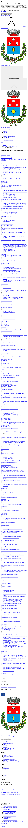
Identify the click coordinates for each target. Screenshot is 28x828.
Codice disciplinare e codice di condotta (12, 172)
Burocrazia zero (4, 181)
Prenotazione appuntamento (9, 811)
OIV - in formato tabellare (9, 319)
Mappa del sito (4, 823)
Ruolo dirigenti (6, 251)
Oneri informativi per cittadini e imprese (10, 174)
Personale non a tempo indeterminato (9, 273)
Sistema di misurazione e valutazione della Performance (13, 329)
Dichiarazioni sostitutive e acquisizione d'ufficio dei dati (13, 397)
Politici (5, 747)
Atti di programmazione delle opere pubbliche (11, 558)
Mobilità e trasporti (7, 757)
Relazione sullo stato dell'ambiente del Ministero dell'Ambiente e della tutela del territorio (14, 602)
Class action (3, 499)
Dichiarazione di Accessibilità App (9, 794)
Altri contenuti (4, 624)
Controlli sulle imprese (6, 418)
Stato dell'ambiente (7, 591)
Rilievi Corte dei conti (8, 492)
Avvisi (4, 770)
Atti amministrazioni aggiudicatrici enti (9, 428)
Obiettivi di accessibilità (8, 671)
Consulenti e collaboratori (6, 225)
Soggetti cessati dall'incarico (9, 197)
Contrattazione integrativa (6, 307)
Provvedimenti (4, 405)
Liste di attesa (4, 506)
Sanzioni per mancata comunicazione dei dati (11, 199)
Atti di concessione (5, 449)
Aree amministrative (8, 743)
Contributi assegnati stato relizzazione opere (10, 549)
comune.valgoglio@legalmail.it (10, 807)
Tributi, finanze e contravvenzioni (11, 761)
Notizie (5, 767)
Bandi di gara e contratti (6, 419)
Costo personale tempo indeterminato (11, 271)
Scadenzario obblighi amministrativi (11, 178)
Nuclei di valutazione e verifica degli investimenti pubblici (14, 551)
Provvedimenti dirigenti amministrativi (9, 409)
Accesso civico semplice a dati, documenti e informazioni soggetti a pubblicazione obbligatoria (14, 656)
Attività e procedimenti (6, 386)
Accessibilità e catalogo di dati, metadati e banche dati (13, 663)
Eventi (4, 776)
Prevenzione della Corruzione (7, 630)
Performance (3, 327)
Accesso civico (4, 651)
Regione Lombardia (5, 15)
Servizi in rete (4, 514)
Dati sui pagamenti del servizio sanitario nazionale (12, 531)
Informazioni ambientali (6, 583)
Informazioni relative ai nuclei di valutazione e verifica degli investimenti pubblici (13, 555)
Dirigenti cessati (4, 254)
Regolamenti (6, 669)
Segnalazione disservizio (9, 812)
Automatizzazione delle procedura (8, 423)
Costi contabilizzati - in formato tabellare (12, 504)
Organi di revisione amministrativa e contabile (11, 480)
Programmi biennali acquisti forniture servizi (11, 627)
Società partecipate (5, 370)
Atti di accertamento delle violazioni (11, 649)
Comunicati (6, 768)
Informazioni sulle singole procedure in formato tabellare (13, 437)
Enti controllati (4, 360)
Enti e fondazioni (7, 745)
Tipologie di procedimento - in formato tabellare (14, 393)
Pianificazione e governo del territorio (9, 574)
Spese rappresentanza (5, 629)
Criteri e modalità (4, 447)
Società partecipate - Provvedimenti (11, 375)
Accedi (2, 142)
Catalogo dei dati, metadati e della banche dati (13, 668)
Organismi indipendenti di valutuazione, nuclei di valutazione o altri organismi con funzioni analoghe (12, 471)
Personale (3, 229)
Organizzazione (4, 182)
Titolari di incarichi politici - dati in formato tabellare (15, 190)
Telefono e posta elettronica (7, 224)
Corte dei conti (4, 488)
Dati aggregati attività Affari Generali (9, 385)
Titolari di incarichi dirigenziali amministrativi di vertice (13, 232)
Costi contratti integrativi (9, 312)
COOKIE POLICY (5, 11)
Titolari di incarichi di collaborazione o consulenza (12, 228)
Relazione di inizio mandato (9, 195)
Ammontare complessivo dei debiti (11, 538)
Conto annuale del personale (9, 270)
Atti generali (3, 162)
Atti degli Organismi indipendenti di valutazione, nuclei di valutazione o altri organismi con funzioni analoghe (14, 477)
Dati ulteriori (3, 673)
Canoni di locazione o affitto (7, 466)
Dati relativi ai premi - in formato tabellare (12, 357)
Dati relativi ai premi (5, 353)
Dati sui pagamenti (5, 525)
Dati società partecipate (8, 373)
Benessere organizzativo (6, 359)
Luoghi (5, 775)
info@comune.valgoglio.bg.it (10, 806)
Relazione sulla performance (7, 338)
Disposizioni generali (5, 155)
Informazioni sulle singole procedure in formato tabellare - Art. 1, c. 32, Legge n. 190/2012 (14, 442)
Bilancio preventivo (7, 457)
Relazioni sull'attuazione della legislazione (12, 599)
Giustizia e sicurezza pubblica (10, 760)
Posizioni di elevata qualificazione (8, 256)
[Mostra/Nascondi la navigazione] (12, 72)
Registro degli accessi (8, 660)
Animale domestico (7, 138)
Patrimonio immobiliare (6, 465)
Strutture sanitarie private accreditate (9, 605)
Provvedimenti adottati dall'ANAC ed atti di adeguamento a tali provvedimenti (13, 647)
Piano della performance (6, 331)
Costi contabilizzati (5, 500)
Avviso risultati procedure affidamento (15, 434)
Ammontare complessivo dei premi (8, 345)
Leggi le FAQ (6, 809)
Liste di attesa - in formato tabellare (11, 510)
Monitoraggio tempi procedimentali (9, 395)
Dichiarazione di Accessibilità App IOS (9, 792)
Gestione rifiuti (4, 513)
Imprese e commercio (8, 756)
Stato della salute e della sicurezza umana (12, 600)
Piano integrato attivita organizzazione (12, 165)
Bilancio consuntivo (7, 458)
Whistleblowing (4, 676)
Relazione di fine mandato (9, 194)
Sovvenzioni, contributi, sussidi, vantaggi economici (12, 445)
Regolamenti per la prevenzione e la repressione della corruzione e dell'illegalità (14, 642)
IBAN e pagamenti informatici (7, 540)
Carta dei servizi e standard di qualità (9, 497)
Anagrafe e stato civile (8, 755)
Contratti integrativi (7, 311)
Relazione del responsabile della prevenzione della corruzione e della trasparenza (14, 644)
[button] (7, 129)
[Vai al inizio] (1, 692)
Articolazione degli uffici (6, 216)
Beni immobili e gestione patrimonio (9, 462)
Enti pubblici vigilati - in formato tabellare (12, 367)
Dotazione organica (5, 263)
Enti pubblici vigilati (5, 363)
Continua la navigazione (6, 14)
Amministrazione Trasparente (10, 146)
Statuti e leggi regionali (8, 171)
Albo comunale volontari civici (8, 628)
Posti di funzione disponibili (9, 250)
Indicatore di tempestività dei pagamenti (12, 536)
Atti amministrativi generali (9, 168)
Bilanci (2, 450)
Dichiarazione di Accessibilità (7, 789)
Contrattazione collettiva (6, 301)
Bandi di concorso (5, 321)
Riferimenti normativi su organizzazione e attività (14, 167)
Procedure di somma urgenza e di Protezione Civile (12, 422)
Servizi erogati (4, 494)
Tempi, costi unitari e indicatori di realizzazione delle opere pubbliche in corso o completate (15, 571)
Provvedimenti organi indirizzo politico (9, 407)
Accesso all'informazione (9, 136)
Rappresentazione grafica (6, 384)
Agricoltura (6, 137)
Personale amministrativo (9, 748)
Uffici (4, 744)
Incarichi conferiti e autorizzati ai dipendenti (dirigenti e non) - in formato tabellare (13, 298)
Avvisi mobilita (4, 324)
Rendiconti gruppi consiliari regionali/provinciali (11, 208)
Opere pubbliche (4, 546)
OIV (2, 315)
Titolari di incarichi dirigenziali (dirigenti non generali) (13, 240)
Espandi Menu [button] (4, 153)
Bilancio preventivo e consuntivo (8, 453)
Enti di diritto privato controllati (8, 377)
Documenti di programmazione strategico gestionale (15, 169)
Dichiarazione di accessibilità (10, 820)
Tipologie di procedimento (6, 389)
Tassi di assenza (4, 284)
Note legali (5, 818)
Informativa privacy (7, 817)
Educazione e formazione (9, 759)
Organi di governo (7, 741)
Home (4, 145)
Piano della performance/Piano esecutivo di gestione (15, 335)
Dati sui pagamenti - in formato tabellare (12, 529)
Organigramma (6, 221)
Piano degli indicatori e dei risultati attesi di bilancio (12, 460)
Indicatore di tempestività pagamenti (9, 532)
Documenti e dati (7, 749)
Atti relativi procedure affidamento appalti (12, 432)
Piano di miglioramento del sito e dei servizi (13, 821)
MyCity (3, 826)
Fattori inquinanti (7, 592)
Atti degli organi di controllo (9, 213)
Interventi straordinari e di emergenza (9, 614)
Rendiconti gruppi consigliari (10, 212)
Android (18, 794)
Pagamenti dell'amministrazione (8, 522)
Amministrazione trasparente (9, 816)
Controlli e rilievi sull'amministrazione (9, 467)
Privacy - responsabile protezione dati (9, 674)
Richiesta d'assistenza (8, 813)
